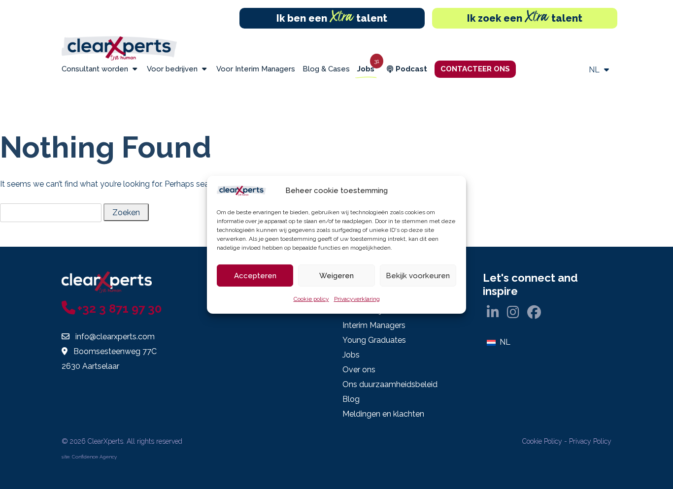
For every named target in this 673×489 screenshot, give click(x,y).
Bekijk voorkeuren (418, 275)
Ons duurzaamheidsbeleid (389, 384)
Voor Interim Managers (255, 69)
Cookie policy (311, 298)
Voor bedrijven (173, 69)
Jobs (365, 69)
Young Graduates (374, 340)
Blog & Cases (326, 69)
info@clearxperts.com (115, 336)
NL (595, 69)
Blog (351, 399)
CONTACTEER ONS (475, 69)
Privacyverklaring (357, 298)
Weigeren (336, 275)
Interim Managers (373, 325)
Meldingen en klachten (383, 414)
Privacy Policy (590, 441)
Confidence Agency (94, 456)
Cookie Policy (542, 441)
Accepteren (255, 275)
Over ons (358, 369)
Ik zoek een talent (524, 18)
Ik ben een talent (331, 18)
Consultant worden (96, 69)
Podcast (411, 69)
